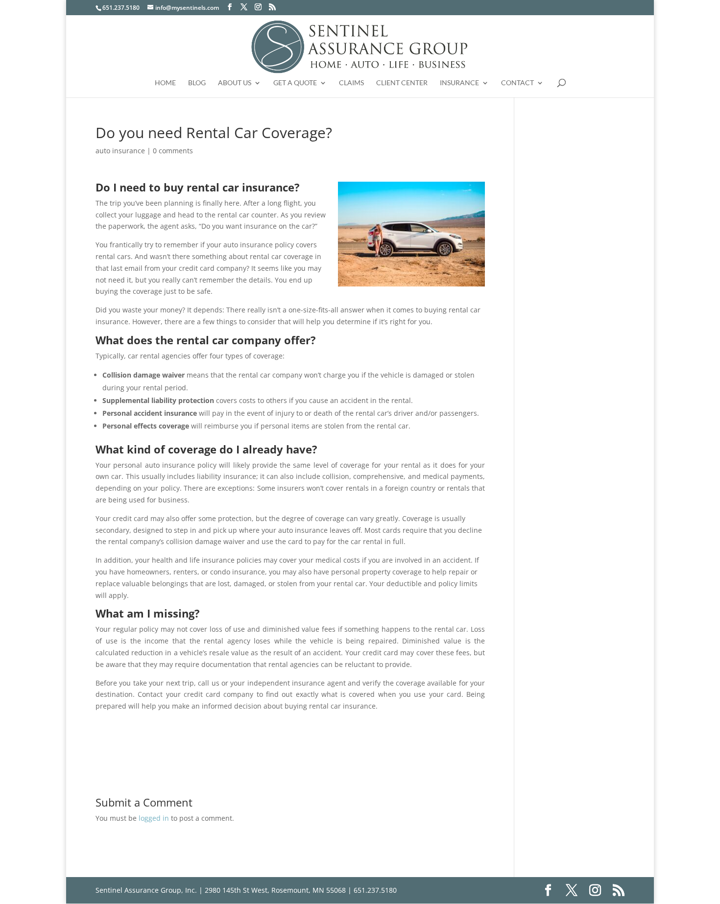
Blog (197, 83)
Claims (351, 83)
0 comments (173, 150)
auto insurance (120, 150)
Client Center (402, 83)
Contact (517, 83)
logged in (154, 818)
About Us (234, 83)
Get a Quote (295, 83)
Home (165, 83)
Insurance (459, 83)
